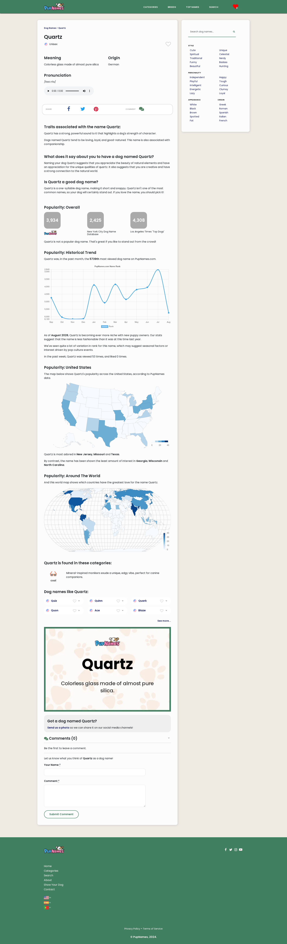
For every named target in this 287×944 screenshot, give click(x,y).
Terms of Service (153, 928)
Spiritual (194, 54)
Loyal (222, 93)
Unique (223, 50)
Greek (222, 104)
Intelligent (195, 85)
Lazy (192, 93)
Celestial (224, 54)
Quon (54, 610)
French (223, 120)
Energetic (195, 89)
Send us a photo (58, 728)
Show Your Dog (53, 885)
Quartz (62, 28)
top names (192, 7)
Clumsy (223, 89)
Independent (197, 77)
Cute (193, 50)
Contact (49, 889)
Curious (223, 85)
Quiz (54, 601)
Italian (222, 116)
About (48, 880)
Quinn (98, 601)
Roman (223, 108)
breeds (172, 7)
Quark (142, 601)
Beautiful (195, 66)
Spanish (223, 112)
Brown (193, 112)
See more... (164, 620)
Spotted (194, 116)
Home (48, 866)
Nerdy (222, 58)
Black (193, 108)
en (50, 897)
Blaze (142, 610)
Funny (193, 62)
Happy (223, 77)
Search (48, 875)
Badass (223, 62)
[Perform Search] (234, 32)
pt (50, 907)
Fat (191, 120)
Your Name (52, 765)
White (193, 104)
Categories (51, 871)
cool (53, 580)
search (213, 7)
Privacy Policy (132, 928)
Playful (193, 81)
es (50, 902)
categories (150, 7)
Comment (51, 781)
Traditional (196, 58)
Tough (223, 81)
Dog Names (50, 28)
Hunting (223, 66)
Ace (97, 610)
